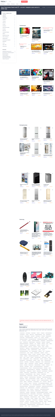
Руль (41, 381)
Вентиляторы (36, 375)
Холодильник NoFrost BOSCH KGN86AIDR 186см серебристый (24, 153)
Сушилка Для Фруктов (23, 404)
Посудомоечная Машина (23, 354)
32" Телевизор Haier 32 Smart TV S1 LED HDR (48, 52)
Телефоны (4, 21)
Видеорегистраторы (6, 35)
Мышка (28, 390)
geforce (21, 357)
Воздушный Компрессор (38, 334)
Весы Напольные (47, 404)
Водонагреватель (22, 360)
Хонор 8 (37, 401)
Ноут (43, 351)
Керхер (43, 346)
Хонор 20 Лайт (35, 383)
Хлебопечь (38, 345)
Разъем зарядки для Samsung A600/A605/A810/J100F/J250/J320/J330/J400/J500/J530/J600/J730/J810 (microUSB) (36, 253)
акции (28, 352)
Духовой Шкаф (49, 378)
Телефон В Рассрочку (33, 372)
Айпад (47, 345)
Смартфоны (4, 16)
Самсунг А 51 (30, 346)
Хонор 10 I (30, 383)
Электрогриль (32, 401)
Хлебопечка (41, 395)
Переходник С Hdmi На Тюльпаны (24, 393)
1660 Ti (47, 343)
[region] (9, 55)
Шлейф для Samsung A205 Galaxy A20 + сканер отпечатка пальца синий (24, 253)
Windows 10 (40, 351)
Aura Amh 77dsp (22, 337)
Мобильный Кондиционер (35, 340)
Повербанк (48, 354)
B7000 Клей (49, 401)
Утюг (45, 378)
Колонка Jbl (44, 381)
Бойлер (39, 360)
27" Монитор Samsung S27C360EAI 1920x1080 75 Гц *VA (36, 281)
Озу (45, 372)
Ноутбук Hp (31, 389)
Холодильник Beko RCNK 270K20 (35, 201)
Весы (44, 334)
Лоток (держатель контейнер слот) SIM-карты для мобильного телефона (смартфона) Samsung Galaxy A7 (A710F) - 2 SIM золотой (48, 234)
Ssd (29, 351)
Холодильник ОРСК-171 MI (48, 138)
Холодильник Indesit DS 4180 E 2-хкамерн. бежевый (24, 201)
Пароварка (38, 343)
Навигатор (25, 383)
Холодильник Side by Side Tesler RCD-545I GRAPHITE (36, 185)
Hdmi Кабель (50, 348)
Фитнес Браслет (46, 366)
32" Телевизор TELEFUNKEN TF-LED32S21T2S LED (24, 36)
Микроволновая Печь (23, 390)
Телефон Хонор (22, 387)
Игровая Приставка (46, 395)
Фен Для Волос (48, 351)
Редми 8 (27, 334)
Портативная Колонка (33, 345)
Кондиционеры (38, 386)
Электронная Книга (44, 390)
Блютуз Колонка (44, 357)
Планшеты (35, 337)
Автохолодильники (49, 384)
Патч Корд (34, 354)
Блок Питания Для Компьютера (38, 366)
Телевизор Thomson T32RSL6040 (23, 46)
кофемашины (41, 363)
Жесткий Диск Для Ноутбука (24, 351)
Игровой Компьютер (40, 372)
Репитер (46, 352)
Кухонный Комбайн (36, 381)
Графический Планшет (31, 387)
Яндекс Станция (26, 372)
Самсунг (39, 349)
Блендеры (21, 372)
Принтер (28, 357)
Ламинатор (43, 343)
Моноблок (34, 360)
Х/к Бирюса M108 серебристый (46, 185)
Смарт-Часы (4, 44)
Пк (20, 340)
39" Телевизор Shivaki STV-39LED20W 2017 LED (48, 93)
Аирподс (42, 337)
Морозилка (35, 346)
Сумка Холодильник (29, 360)
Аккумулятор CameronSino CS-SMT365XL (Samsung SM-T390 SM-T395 (36, 297)
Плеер (24, 357)
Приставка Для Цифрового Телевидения (42, 392)
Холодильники (26, 345)
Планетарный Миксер (45, 369)
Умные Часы (21, 366)
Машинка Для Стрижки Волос (24, 343)
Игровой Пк (43, 345)
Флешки (31, 366)
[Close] (53, 320)
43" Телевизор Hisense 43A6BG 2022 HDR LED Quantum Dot (35, 78)
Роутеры (32, 398)
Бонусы (40, 398)
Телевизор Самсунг (49, 375)
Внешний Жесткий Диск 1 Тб (31, 369)
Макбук (29, 349)
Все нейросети (24, 1)
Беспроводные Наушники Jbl (35, 348)
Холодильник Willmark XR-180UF (24, 185)
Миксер (51, 343)
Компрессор (21, 363)
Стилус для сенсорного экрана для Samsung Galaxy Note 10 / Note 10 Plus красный (24, 230)
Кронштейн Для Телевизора (24, 386)
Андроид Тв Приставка (23, 349)
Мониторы (4, 30)
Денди (42, 360)
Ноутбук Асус (36, 395)
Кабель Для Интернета (44, 387)
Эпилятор (39, 346)
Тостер (44, 375)
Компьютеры (41, 401)
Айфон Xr (26, 363)
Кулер (51, 383)
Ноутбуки (21, 345)
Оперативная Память (47, 360)
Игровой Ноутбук (33, 392)
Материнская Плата (22, 369)
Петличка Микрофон (23, 389)
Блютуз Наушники (39, 393)
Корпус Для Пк (22, 401)
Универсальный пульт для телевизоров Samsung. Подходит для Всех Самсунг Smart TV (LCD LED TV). (48, 253)
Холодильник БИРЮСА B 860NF (35, 139)
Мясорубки (36, 398)
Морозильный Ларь (47, 363)
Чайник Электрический (43, 348)
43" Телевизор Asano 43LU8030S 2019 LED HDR (24, 77)
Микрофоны (21, 398)
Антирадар (27, 392)
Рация (50, 369)
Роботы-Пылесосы (5, 36)
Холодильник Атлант (23, 352)
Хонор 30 (21, 381)
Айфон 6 (26, 378)
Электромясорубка (34, 351)
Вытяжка (40, 375)
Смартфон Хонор (22, 392)
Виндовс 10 (42, 352)
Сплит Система (24, 340)
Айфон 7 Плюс (32, 334)
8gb (26, 387)
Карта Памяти (31, 395)
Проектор (43, 384)
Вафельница (27, 348)
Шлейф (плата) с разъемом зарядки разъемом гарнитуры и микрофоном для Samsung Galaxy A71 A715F (48, 281)
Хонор (28, 389)
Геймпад (50, 392)
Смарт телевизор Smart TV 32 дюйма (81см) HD (48, 81)
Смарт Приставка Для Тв (40, 404)
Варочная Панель (36, 352)
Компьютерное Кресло (50, 340)
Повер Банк (43, 354)
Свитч (21, 384)
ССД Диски (4, 25)
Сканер (49, 357)
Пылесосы (4, 22)
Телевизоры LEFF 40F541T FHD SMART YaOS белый (24, 93)
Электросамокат (31, 363)
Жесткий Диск (27, 366)
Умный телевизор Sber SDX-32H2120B (36, 93)
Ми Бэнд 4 (32, 357)
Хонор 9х (43, 349)
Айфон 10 (44, 398)
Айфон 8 (25, 381)
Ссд (35, 343)
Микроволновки (5, 38)
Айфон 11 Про (49, 381)
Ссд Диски (29, 340)
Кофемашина (31, 343)
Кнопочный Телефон (37, 357)
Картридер (46, 337)
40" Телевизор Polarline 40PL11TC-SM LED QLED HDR (36, 51)
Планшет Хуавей (27, 398)
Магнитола (21, 383)
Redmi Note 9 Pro (22, 348)
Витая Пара (32, 390)
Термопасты (27, 401)
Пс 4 (39, 337)
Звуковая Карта (30, 381)
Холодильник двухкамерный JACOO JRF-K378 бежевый (48, 155)
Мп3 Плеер (36, 363)
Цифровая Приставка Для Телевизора (47, 386)
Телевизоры (4, 14)
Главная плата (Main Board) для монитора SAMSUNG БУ (24, 299)
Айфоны (45, 401)
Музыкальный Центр (32, 386)
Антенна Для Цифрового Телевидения (43, 383)
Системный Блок (22, 334)
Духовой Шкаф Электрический (44, 389)
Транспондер (39, 354)
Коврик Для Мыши (33, 393)
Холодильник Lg (49, 398)
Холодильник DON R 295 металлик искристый (24, 139)
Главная (44, 7)
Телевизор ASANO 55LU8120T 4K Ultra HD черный (48, 30)
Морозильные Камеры (23, 375)
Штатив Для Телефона (32, 378)
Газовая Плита (37, 389)
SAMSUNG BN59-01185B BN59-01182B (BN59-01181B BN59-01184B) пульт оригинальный (24, 284)
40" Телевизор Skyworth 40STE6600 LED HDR (35, 39)
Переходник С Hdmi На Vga (23, 395)
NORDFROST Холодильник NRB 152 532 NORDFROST (48, 201)
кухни (48, 372)
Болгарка (38, 378)
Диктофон (47, 346)
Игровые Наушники (38, 390)
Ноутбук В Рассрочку (34, 349)
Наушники (29, 354)
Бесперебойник (43, 340)
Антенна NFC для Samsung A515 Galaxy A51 (48, 301)
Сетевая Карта (38, 387)
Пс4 (30, 384)
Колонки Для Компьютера (29, 337)
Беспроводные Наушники (23, 346)
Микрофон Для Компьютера (31, 404)
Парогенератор (48, 334)
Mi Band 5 (31, 352)
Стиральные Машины (26, 384)
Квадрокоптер (22, 378)
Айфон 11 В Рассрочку (46, 393)
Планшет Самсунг (30, 375)
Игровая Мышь (38, 369)
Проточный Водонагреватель (37, 384)
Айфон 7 (42, 378)
